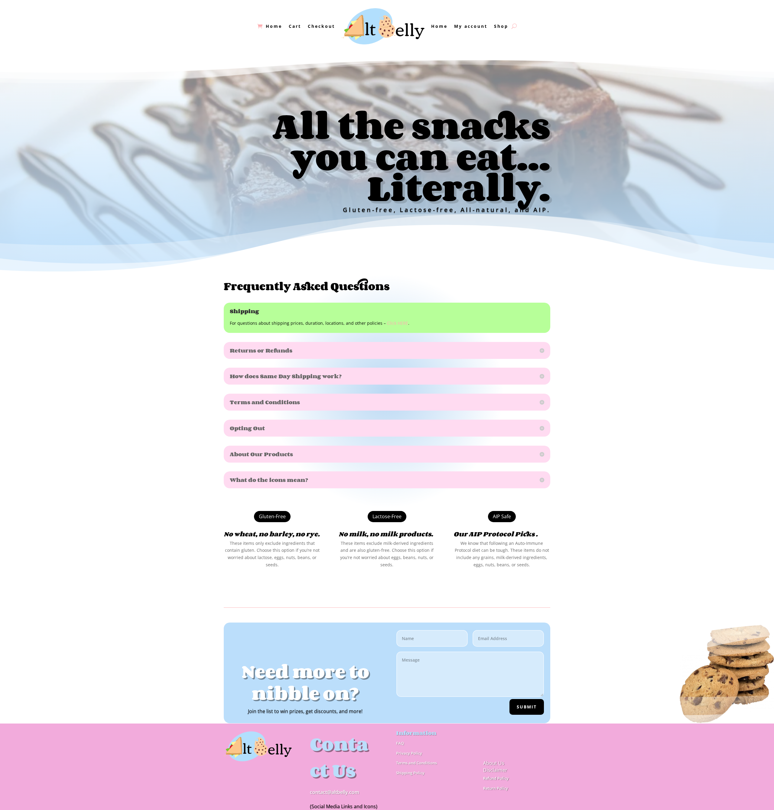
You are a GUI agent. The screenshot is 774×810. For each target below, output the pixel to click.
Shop (501, 26)
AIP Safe (502, 516)
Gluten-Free (272, 516)
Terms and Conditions (416, 763)
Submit (527, 707)
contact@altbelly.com (334, 792)
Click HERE (397, 323)
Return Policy (495, 788)
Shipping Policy (410, 773)
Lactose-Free (387, 516)
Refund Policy (496, 778)
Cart (295, 26)
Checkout (321, 26)
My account (470, 26)
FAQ (400, 743)
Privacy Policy (409, 753)
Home (274, 26)
